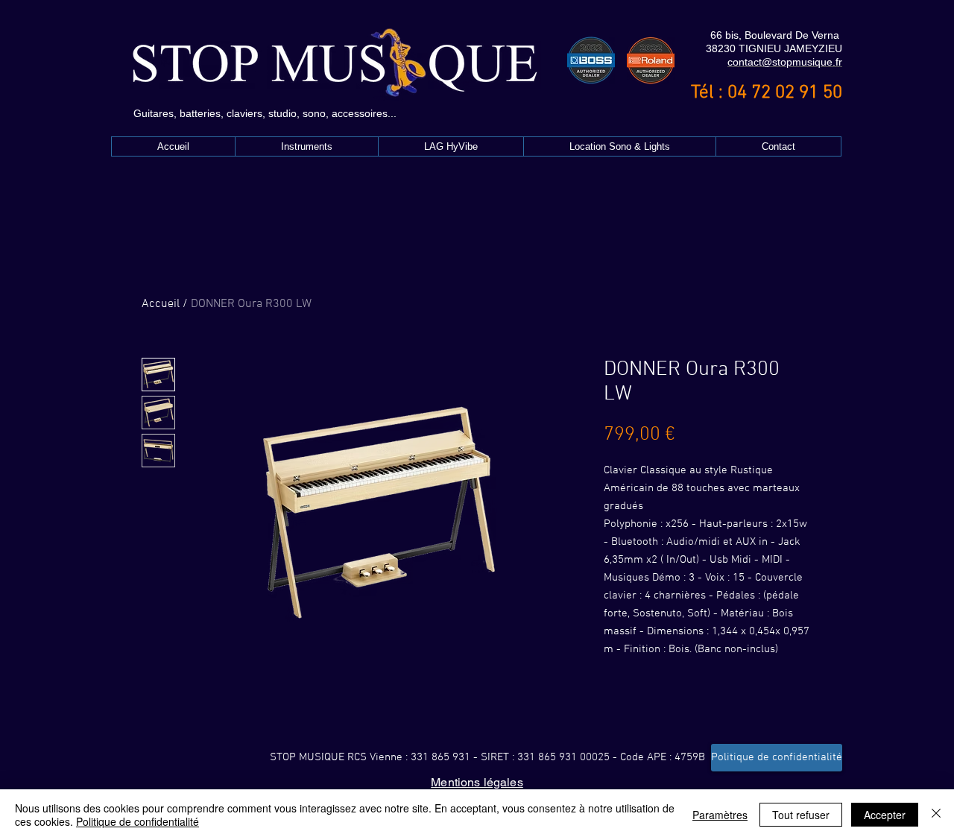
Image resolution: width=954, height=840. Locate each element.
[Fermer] (936, 814)
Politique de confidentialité (137, 821)
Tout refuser (801, 814)
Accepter (885, 814)
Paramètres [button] (720, 814)
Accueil (161, 304)
